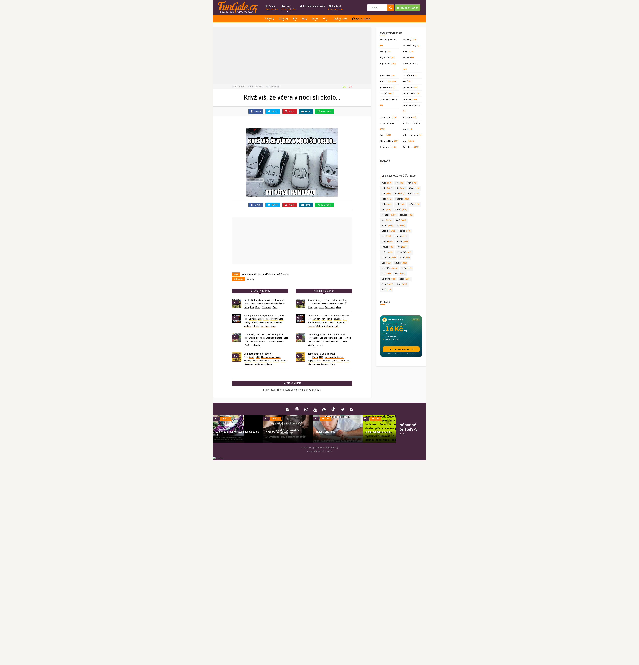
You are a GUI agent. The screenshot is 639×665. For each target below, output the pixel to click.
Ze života (389, 279)
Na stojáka (385, 75)
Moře (257, 307)
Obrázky (283, 18)
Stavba (280, 341)
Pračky (247, 322)
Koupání (274, 319)
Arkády (383, 51)
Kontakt (335, 8)
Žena (269, 364)
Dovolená (268, 303)
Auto (244, 274)
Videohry (269, 18)
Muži (401, 220)
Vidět (406, 268)
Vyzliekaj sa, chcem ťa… (279, 431)
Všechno (248, 364)
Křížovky (407, 57)
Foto (386, 199)
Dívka (260, 303)
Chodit (252, 338)
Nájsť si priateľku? (326, 431)
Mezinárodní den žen (271, 357)
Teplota (247, 326)
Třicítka (255, 326)
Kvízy (326, 18)
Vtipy (304, 18)
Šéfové (276, 361)
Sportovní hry (409, 93)
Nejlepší (247, 361)
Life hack (260, 338)
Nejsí (255, 361)
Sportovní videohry (388, 99)
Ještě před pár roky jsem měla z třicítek (265, 315)
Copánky (253, 303)
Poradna (263, 361)
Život (387, 289)
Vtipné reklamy (387, 141)
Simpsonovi (408, 87)
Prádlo (255, 322)
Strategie (407, 99)
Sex (386, 263)
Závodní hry (408, 147)
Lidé (386, 209)
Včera (286, 274)
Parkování (277, 274)
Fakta (405, 51)
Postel (387, 241)
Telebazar (407, 117)
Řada (405, 279)
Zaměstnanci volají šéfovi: (258, 354)
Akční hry (407, 39)
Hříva (246, 307)
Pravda (388, 247)
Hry (295, 18)
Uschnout (265, 326)
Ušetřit (247, 345)
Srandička (389, 268)
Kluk (400, 204)
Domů (271, 8)
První (405, 81)
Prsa (402, 247)
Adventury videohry (389, 39)
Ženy (402, 284)
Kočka (414, 204)
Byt (399, 183)
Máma (387, 225)
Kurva (251, 357)
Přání (261, 322)
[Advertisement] (292, 55)
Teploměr (277, 322)
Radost (268, 322)
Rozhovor (389, 257)
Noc (260, 274)
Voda (273, 326)
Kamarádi (251, 274)
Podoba (401, 236)
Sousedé (272, 341)
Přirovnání (266, 307)
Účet (288, 8)
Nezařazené (408, 75)
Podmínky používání (314, 6)
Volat (283, 361)
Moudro (406, 215)
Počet (402, 241)
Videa (315, 18)
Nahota (278, 338)
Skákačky (384, 93)
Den (260, 319)
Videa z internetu (410, 135)
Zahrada (256, 345)
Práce (387, 252)
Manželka (389, 215)
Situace (401, 263)
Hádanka (402, 199)
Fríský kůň (279, 303)
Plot (247, 341)
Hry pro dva (385, 57)
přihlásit (316, 389)
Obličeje (267, 274)
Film (399, 193)
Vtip (386, 273)
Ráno (405, 257)
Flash (413, 193)
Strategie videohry (411, 105)
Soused (262, 341)
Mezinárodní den (410, 63)
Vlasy (275, 307)
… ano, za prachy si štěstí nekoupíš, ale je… (237, 433)
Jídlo (386, 204)
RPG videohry (386, 87)
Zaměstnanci (259, 364)
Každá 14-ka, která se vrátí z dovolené (264, 300)
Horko (266, 319)
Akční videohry (409, 45)
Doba (387, 188)
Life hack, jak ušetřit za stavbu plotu (263, 334)
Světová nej (385, 117)
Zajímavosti (340, 18)
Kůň (252, 307)
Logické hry (385, 63)
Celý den (253, 319)
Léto (281, 319)
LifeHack (270, 338)
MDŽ (258, 357)
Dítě (400, 188)
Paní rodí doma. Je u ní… (379, 431)
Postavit (254, 341)
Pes (386, 236)
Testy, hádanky (387, 123)
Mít (401, 225)
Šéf (269, 361)
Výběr (400, 273)
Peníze (404, 231)
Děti (386, 193)
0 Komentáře (274, 87)
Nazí (286, 338)
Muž (387, 220)
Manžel (401, 209)
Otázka (388, 231)
